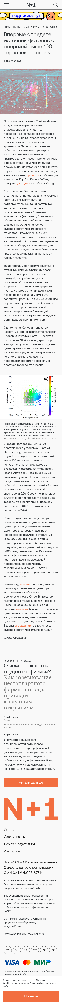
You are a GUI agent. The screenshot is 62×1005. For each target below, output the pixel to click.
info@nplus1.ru (36, 933)
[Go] (6, 4)
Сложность (14, 837)
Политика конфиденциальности (47, 981)
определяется (23, 625)
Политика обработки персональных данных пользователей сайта (29, 973)
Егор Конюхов (11, 734)
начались (26, 584)
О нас (9, 829)
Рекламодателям (19, 844)
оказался (22, 609)
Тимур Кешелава (12, 60)
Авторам (12, 851)
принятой (33, 175)
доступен (23, 183)
